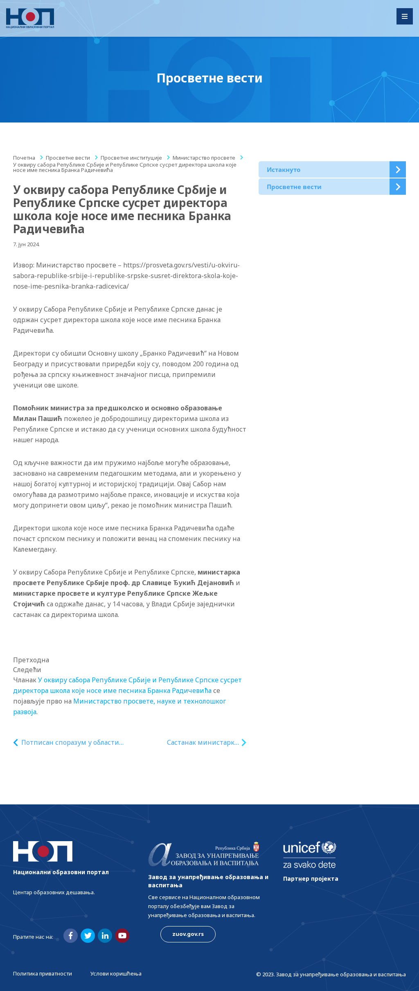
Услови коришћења (116, 973)
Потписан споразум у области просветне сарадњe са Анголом (72, 742)
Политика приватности (42, 973)
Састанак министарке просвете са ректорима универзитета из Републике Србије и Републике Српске (202, 742)
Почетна (24, 157)
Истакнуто (283, 169)
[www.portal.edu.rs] (30, 18)
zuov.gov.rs (188, 934)
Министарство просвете (204, 157)
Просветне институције (131, 157)
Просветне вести (68, 157)
